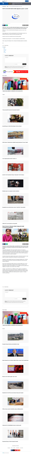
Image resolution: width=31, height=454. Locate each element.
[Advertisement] (15, 280)
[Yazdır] (23, 25)
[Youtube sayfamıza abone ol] (15, 450)
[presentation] (5, 3)
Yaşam (7, 6)
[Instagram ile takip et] (17, 450)
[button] (24, 25)
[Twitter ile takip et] (14, 450)
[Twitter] (4, 25)
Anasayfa (4, 6)
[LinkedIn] (5, 25)
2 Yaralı (5, 52)
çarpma (5, 50)
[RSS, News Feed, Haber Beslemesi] (19, 450)
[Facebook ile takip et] (12, 450)
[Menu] (26, 1)
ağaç (4, 51)
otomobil (5, 49)
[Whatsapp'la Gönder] (7, 25)
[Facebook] (3, 25)
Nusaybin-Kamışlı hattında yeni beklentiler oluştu (16, 3)
